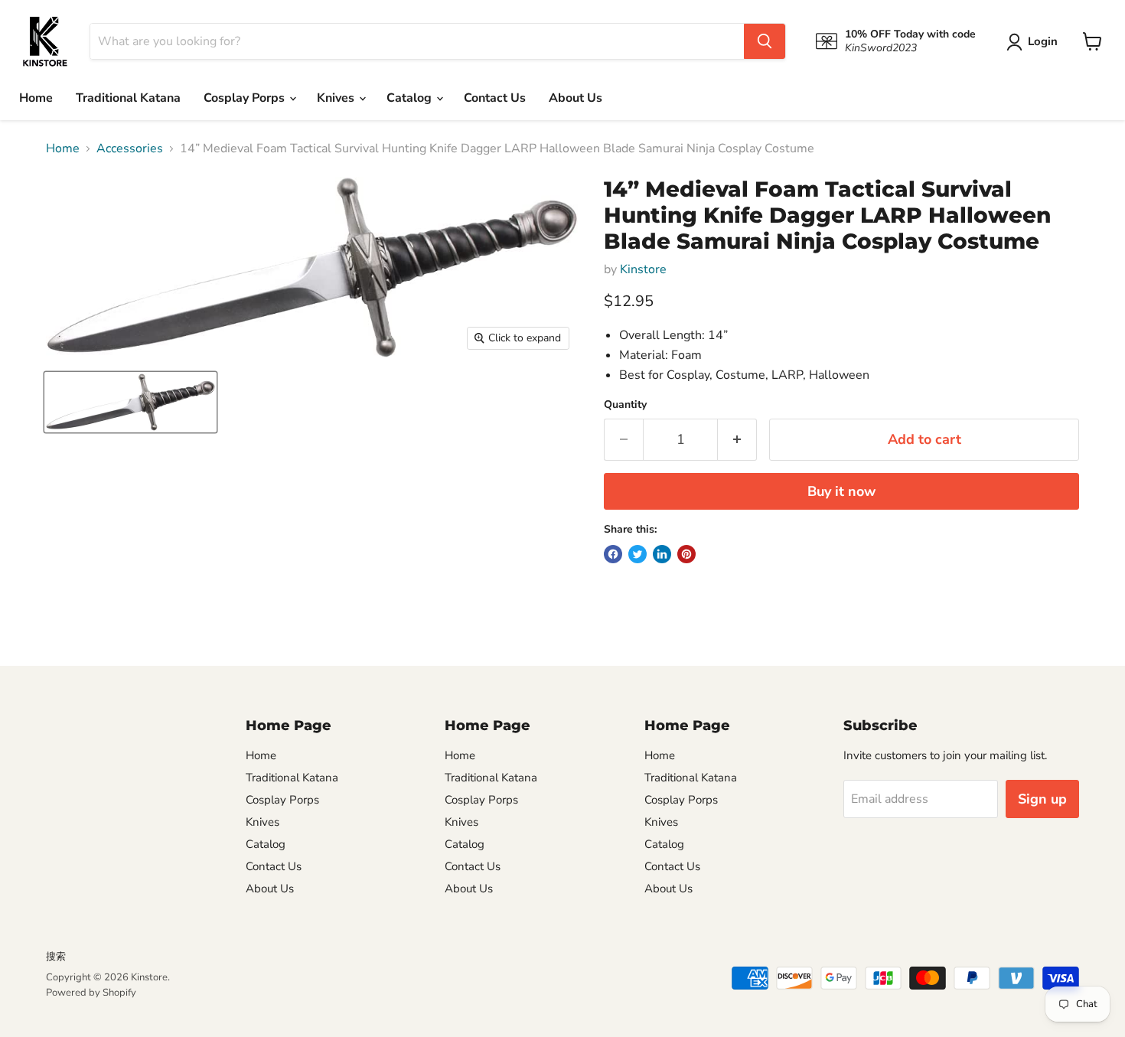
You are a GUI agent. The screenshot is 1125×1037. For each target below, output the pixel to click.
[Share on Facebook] (613, 554)
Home (36, 98)
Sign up (1042, 799)
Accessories (129, 148)
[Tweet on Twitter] (637, 554)
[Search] (764, 41)
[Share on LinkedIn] (662, 554)
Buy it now (841, 491)
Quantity (625, 405)
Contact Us (495, 98)
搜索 (56, 957)
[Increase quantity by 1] (737, 440)
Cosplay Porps (246, 98)
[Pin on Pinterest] (686, 554)
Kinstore (643, 269)
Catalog (410, 98)
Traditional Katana (128, 98)
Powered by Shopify (91, 992)
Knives (337, 98)
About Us (575, 98)
